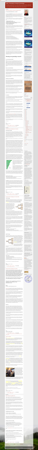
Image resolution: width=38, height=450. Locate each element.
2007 (25, 138)
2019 (25, 112)
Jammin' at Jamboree (8, 336)
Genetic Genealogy (15, 194)
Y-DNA (13, 266)
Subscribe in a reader (26, 143)
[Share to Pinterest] (18, 125)
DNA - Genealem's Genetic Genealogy (15, 3)
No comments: (13, 265)
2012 (25, 118)
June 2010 (26, 125)
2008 (25, 137)
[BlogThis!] (16, 125)
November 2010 (27, 121)
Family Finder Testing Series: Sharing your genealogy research (13, 10)
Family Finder (9, 194)
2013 (25, 117)
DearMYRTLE (19, 383)
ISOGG (20, 381)
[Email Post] (15, 265)
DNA (7, 194)
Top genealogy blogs (28, 101)
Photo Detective (13, 383)
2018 (25, 113)
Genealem (26, 258)
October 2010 (27, 122)
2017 (25, 114)
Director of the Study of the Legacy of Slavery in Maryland (12, 382)
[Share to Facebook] (17, 125)
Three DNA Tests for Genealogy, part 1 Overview (11, 268)
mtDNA (12, 266)
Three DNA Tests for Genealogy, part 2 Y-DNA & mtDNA (28, 129)
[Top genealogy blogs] (28, 99)
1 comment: (13, 125)
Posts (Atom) (9, 445)
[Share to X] (17, 265)
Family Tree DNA (12, 194)
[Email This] (16, 265)
